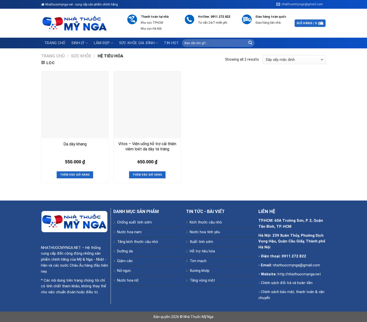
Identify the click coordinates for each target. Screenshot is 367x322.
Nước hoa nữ (128, 280)
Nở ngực (124, 270)
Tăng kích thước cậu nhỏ (137, 241)
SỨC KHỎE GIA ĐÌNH (137, 43)
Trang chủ (54, 43)
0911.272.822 (220, 16)
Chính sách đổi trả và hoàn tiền (287, 283)
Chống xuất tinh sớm (134, 222)
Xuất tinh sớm (201, 241)
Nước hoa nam (129, 232)
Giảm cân (125, 261)
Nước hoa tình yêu (205, 232)
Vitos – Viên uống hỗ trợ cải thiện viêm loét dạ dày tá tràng (147, 146)
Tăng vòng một (202, 280)
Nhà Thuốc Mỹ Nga (198, 317)
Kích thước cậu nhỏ (206, 222)
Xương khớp (199, 270)
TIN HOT (171, 43)
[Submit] (250, 43)
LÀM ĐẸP (102, 43)
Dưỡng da (125, 251)
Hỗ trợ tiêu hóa (202, 251)
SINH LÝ (78, 43)
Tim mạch (198, 261)
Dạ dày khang (75, 144)
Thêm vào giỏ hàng (75, 174)
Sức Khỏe (81, 55)
